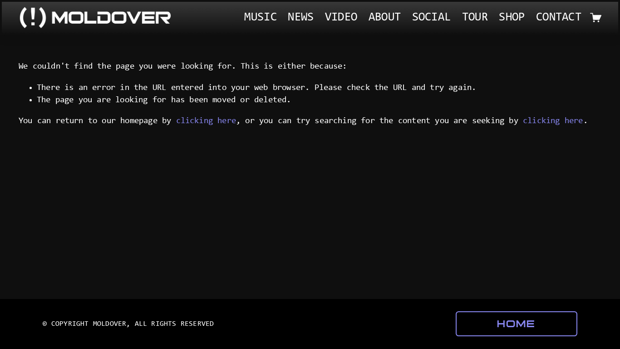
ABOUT (385, 18)
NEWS (301, 18)
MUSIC (260, 18)
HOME (516, 324)
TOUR (475, 18)
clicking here (206, 121)
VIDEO (341, 18)
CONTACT (558, 18)
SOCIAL (431, 18)
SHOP (512, 18)
